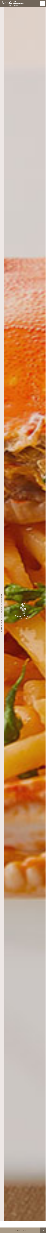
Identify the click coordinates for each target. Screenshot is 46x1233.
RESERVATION (20, 1230)
